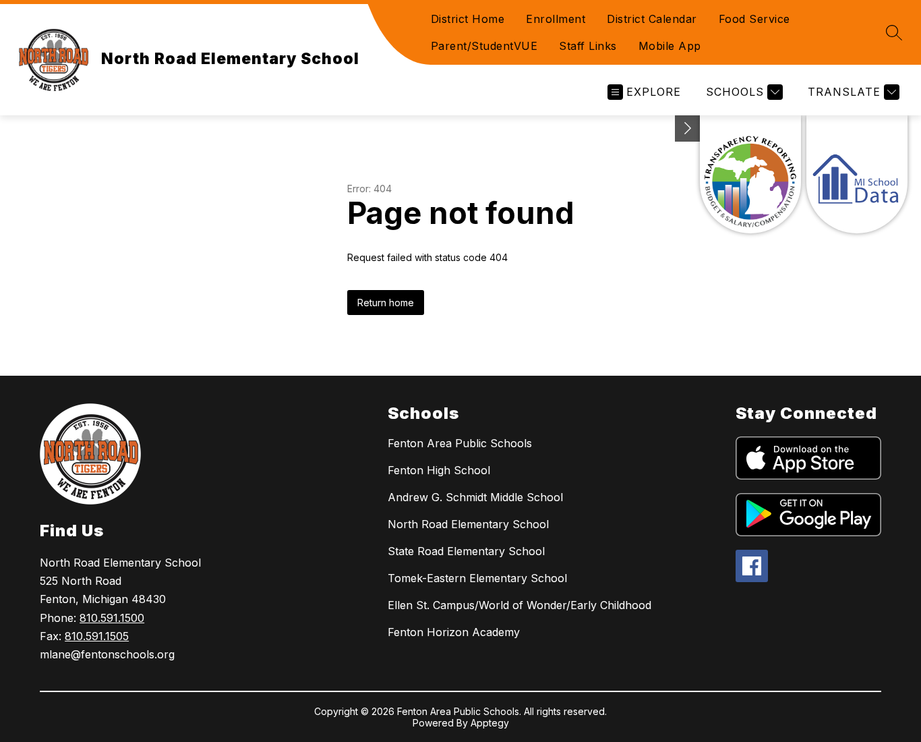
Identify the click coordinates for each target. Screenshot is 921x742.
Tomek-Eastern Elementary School (477, 578)
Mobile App (669, 46)
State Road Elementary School (466, 551)
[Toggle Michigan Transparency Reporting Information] (688, 128)
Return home (385, 302)
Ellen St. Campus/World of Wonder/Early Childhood (519, 605)
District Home (468, 19)
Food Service (754, 19)
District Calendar (652, 19)
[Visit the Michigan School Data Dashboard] (857, 174)
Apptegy (490, 723)
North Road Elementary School (468, 524)
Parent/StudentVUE (484, 46)
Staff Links (588, 46)
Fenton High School (439, 470)
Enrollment (555, 19)
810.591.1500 (112, 618)
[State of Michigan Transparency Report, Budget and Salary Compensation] (750, 174)
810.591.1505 (97, 636)
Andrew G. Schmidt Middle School (475, 497)
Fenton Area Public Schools (460, 443)
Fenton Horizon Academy (454, 632)
